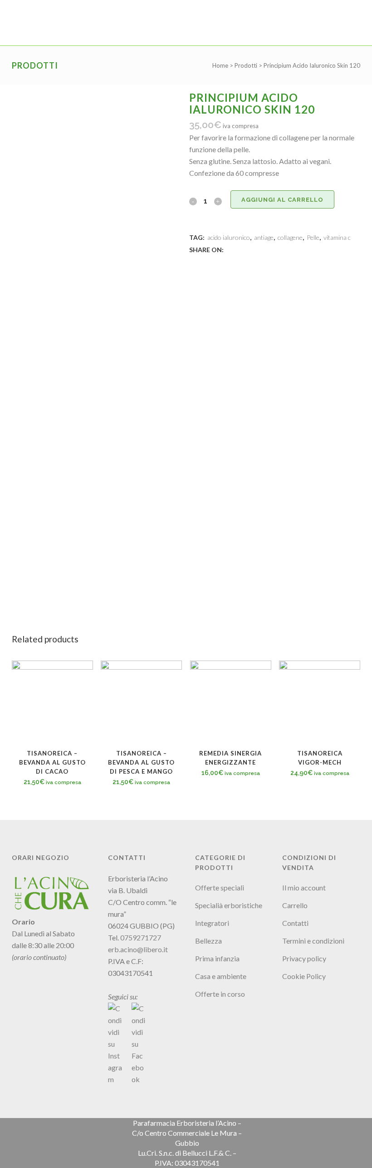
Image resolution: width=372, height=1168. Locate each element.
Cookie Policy (304, 976)
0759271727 (140, 937)
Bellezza (208, 940)
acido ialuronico (228, 237)
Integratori (212, 923)
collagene (290, 237)
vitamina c (337, 237)
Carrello (295, 905)
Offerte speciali (219, 887)
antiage (264, 237)
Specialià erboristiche (228, 905)
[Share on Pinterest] (260, 249)
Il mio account (304, 887)
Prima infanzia (217, 958)
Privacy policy (304, 958)
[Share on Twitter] (240, 249)
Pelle (313, 237)
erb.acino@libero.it (138, 949)
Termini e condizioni (313, 940)
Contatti (295, 923)
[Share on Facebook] (230, 249)
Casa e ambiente (220, 976)
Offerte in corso (220, 993)
